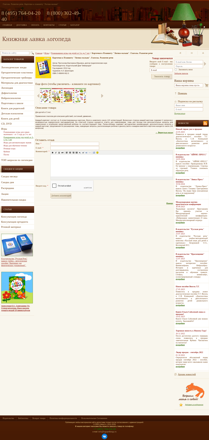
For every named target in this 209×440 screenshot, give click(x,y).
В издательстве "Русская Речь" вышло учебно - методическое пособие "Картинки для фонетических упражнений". (14, 262)
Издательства (8, 418)
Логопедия (7, 87)
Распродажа (7, 188)
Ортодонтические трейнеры (16, 77)
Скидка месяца (9, 176)
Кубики (7, 152)
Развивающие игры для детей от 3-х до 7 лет (70, 53)
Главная (38, 53)
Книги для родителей (12, 108)
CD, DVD (6, 123)
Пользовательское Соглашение (94, 418)
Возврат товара (38, 418)
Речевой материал (11, 226)
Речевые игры (9, 149)
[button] (52, 152)
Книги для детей (10, 118)
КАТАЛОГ (75, 25)
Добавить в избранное (194, 405)
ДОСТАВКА (21, 25)
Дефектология (9, 93)
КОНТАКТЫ (49, 25)
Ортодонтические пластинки (17, 72)
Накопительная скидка (13, 199)
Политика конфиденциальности (63, 418)
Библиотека (23, 418)
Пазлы (6, 155)
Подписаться (179, 113)
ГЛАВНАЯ (7, 25)
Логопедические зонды (13, 67)
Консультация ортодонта (14, 221)
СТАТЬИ (62, 25)
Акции (5, 193)
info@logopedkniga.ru (107, 432)
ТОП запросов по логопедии (17, 160)
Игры (46, 53)
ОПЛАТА (35, 25)
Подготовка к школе (12, 103)
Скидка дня (7, 182)
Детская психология (12, 113)
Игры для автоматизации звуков (17, 143)
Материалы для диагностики (17, 82)
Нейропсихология (11, 98)
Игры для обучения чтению (15, 146)
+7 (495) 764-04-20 (104, 428)
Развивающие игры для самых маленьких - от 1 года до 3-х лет (17, 133)
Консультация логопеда (14, 216)
